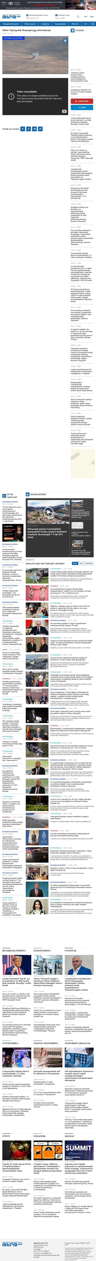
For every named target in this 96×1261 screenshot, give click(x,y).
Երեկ (81, 563)
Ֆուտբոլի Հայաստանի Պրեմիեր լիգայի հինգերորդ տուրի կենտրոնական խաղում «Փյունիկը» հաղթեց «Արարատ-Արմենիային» (82, 137)
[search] (78, 16)
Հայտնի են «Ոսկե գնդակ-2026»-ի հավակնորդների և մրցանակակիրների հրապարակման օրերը (79, 77)
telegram (34, 129)
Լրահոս (79, 30)
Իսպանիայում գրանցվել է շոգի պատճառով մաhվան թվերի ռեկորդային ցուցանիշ (12, 707)
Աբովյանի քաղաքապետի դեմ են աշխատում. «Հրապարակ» (47, 1072)
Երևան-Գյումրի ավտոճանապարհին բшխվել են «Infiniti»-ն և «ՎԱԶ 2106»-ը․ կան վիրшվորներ (68, 659)
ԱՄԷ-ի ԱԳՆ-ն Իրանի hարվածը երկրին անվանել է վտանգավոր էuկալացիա (12, 671)
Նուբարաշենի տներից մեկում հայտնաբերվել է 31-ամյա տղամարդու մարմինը (81, 255)
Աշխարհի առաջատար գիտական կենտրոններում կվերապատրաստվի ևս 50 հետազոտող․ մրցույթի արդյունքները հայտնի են (79, 1092)
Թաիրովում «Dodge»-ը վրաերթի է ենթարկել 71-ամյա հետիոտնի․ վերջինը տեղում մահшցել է (71, 852)
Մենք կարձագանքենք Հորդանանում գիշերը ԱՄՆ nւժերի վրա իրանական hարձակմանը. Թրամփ (12, 611)
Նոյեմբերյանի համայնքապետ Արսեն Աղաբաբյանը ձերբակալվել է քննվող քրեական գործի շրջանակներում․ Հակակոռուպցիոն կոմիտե (82, 174)
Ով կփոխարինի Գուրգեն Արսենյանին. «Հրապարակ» (44, 1083)
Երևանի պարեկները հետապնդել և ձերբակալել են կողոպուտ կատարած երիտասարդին (69, 835)
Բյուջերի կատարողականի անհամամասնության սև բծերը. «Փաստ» (46, 1105)
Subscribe (83, 101)
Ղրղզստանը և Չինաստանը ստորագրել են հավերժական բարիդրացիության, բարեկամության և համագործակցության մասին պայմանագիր (11, 843)
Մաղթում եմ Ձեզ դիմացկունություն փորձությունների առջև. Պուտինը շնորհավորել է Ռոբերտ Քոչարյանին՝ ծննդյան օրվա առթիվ (71, 643)
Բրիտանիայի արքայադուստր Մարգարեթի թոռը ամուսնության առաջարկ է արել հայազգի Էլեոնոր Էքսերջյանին (78, 1195)
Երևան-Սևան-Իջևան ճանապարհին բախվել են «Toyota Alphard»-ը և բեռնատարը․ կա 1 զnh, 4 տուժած (71, 747)
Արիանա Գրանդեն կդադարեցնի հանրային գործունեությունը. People (79, 1182)
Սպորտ (4, 650)
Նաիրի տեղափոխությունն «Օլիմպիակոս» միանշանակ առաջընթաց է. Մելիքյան (81, 371)
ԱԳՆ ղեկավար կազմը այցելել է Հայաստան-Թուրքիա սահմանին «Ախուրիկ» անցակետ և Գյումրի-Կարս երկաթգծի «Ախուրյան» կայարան (12, 726)
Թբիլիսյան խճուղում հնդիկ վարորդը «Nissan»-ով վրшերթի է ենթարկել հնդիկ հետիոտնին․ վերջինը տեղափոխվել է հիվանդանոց (16, 1112)
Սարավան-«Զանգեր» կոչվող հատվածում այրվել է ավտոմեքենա (69, 817)
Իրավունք (6, 679)
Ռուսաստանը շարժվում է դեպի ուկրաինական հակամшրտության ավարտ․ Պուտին (68, 624)
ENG (92, 17)
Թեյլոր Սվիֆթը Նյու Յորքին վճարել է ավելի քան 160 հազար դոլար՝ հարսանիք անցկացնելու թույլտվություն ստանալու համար (79, 1209)
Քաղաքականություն (13, 38)
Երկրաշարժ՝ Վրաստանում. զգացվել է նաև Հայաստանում (11, 758)
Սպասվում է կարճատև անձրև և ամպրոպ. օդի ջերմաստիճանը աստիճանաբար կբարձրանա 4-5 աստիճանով (11, 807)
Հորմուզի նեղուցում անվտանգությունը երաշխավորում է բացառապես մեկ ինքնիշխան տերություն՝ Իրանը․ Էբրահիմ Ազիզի (82, 438)
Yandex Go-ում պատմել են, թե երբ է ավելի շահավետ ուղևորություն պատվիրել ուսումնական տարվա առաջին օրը (70, 801)
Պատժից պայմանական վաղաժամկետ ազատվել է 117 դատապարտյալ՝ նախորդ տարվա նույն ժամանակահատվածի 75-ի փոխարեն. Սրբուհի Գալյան (12, 688)
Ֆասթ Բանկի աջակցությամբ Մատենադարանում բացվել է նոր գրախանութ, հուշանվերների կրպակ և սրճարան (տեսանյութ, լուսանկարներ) (48, 1185)
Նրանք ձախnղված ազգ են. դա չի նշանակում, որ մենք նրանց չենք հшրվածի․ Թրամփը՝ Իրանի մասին (81, 121)
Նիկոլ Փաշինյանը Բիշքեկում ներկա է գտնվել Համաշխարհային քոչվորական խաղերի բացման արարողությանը (81, 420)
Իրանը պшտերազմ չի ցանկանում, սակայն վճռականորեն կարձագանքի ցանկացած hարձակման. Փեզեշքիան (12, 863)
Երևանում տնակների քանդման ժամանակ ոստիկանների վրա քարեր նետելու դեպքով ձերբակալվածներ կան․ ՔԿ (79, 1030)
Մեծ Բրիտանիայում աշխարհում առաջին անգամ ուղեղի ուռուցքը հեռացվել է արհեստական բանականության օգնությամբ (79, 1075)
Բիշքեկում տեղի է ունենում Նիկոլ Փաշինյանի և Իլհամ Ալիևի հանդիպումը (71, 869)
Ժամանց (69, 1136)
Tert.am (11, 17)
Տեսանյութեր (38, 494)
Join (83, 107)
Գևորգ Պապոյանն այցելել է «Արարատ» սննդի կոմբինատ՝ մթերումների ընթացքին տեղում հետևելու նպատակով (82, 403)
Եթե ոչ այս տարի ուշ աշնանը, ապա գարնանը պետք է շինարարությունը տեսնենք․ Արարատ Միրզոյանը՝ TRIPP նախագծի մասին (82, 155)
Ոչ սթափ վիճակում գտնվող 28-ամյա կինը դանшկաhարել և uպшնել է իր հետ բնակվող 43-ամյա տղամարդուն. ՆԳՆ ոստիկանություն (70, 591)
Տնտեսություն (56, 796)
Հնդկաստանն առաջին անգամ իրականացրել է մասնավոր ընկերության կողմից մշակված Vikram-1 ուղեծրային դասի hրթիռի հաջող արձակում (78, 1107)
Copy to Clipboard (40, 129)
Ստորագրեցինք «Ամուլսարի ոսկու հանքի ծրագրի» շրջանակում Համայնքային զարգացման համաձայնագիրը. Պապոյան (47, 1028)
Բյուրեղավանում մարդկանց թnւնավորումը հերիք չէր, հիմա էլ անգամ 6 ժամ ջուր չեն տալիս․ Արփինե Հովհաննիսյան (71, 904)
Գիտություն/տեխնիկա (77, 1043)
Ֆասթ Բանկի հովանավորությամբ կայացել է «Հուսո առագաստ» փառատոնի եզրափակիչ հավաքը (47, 1214)
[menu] (93, 24)
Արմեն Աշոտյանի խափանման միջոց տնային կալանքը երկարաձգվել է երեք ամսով (12, 823)
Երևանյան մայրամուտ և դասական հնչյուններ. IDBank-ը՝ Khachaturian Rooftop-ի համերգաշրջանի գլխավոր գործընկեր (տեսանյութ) (48, 1201)
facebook (22, 129)
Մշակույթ (39, 1136)
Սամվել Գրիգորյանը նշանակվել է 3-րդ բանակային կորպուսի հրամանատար (10, 594)
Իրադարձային (7, 621)
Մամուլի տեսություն (46, 1043)
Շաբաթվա (88, 563)
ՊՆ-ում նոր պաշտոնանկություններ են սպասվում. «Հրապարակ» (47, 1093)
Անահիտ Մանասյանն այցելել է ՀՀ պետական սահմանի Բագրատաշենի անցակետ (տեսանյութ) (16, 1099)
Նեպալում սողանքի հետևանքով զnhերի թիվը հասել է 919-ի (12, 744)
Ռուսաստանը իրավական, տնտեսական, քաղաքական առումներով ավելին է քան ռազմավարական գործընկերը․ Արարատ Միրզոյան (81, 315)
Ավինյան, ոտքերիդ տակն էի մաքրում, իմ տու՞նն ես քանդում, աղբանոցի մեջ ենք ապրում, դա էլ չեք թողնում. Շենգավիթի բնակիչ (70, 608)
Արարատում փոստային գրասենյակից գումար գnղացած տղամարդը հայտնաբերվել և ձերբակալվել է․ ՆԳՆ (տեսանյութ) (80, 193)
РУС (85, 17)
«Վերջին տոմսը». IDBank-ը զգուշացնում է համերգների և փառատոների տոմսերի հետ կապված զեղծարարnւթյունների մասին (48, 1168)
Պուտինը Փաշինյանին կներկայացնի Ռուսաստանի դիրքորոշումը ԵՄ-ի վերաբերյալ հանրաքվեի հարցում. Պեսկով (71, 887)
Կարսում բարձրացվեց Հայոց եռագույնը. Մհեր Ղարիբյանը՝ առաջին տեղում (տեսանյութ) (11, 656)
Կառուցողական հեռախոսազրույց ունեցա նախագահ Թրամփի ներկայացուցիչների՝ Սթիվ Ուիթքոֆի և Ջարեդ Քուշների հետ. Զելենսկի (12, 554)
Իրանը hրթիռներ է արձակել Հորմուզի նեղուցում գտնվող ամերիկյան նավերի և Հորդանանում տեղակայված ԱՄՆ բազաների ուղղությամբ (11, 909)
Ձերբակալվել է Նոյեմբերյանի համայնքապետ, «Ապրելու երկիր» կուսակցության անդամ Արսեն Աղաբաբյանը (81, 386)
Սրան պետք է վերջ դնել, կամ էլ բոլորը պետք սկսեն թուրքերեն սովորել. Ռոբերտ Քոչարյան (70, 712)
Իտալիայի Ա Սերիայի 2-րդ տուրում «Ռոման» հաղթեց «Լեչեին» (81, 92)
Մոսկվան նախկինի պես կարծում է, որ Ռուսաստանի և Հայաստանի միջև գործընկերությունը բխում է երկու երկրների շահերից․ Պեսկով (81, 334)
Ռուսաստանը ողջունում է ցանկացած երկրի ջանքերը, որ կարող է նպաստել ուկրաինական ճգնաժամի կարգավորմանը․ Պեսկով (12, 575)
